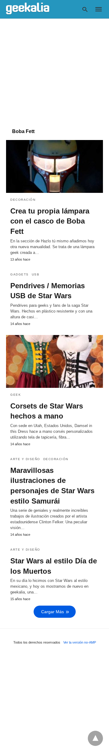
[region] (54, 70)
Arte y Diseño (25, 459)
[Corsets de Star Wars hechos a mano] (54, 361)
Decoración (22, 199)
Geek (15, 394)
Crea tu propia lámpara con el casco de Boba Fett (49, 221)
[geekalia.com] (27, 8)
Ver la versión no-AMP (79, 642)
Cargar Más (52, 611)
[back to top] (95, 738)
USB (36, 274)
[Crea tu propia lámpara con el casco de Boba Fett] (54, 166)
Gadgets (19, 274)
